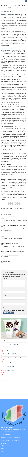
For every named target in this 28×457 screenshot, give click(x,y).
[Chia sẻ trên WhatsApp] (8, 203)
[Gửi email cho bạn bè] (15, 203)
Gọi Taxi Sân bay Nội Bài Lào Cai (11, 344)
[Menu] (2, 2)
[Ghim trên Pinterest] (17, 203)
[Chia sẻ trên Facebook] (10, 203)
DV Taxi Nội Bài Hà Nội (9, 370)
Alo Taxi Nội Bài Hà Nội (9, 366)
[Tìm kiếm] (26, 1)
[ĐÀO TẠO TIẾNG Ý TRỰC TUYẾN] (14, 2)
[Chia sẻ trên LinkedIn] (20, 203)
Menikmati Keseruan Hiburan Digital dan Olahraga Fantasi (15, 350)
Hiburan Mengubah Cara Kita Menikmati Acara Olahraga (14, 362)
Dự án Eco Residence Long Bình (8, 50)
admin (12, 11)
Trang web (5, 301)
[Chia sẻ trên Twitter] (13, 203)
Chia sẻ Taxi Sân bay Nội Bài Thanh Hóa (13, 357)
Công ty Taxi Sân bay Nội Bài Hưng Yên (13, 374)
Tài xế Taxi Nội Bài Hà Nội (10, 353)
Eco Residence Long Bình (6, 14)
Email (4, 295)
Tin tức (2, 4)
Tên (4, 289)
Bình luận (5, 278)
